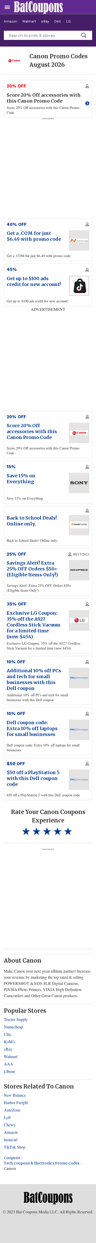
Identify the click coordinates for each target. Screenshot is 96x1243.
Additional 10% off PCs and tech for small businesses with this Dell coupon (34, 679)
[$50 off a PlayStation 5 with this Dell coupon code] (79, 779)
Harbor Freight (16, 1102)
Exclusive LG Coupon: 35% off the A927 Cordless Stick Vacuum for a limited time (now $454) (33, 625)
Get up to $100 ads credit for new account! (34, 281)
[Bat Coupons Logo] (38, 7)
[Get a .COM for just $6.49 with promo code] (79, 240)
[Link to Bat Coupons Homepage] (48, 1198)
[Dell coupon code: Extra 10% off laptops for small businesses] (79, 730)
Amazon (10, 21)
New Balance (15, 1095)
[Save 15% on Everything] (79, 483)
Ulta (7, 1034)
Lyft (7, 1117)
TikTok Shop (14, 1147)
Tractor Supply (16, 1019)
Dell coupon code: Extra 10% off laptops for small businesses (32, 728)
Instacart (10, 1139)
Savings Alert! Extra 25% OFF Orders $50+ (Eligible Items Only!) (32, 569)
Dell (57, 21)
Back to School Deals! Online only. (32, 521)
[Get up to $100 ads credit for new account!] (79, 286)
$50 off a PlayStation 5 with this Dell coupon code (33, 778)
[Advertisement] (48, 899)
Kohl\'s (9, 1041)
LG (68, 21)
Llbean (9, 1071)
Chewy (10, 1124)
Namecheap (13, 1026)
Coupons (12, 1158)
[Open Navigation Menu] (7, 7)
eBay (45, 21)
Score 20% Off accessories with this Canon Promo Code (32, 431)
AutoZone (12, 1110)
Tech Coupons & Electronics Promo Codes (41, 1163)
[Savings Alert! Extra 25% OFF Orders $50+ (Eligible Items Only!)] (79, 570)
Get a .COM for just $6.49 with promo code (34, 236)
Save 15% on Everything (21, 479)
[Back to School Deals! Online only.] (79, 525)
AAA (8, 1063)
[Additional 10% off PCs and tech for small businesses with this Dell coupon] (79, 678)
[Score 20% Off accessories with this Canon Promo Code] (79, 433)
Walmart (29, 21)
